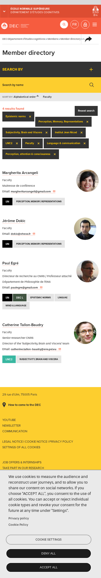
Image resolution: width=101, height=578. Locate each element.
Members (52, 38)
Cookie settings (48, 540)
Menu (94, 24)
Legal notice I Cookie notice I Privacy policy (37, 442)
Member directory (70, 38)
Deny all (48, 553)
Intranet (85, 24)
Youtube (9, 420)
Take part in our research (23, 468)
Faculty (47, 96)
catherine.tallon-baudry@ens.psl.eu (33, 349)
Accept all (49, 567)
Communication (14, 431)
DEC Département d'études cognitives (15, 26)
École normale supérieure (30, 8)
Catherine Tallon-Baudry (22, 325)
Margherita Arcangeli (20, 172)
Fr (74, 24)
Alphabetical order (26, 96)
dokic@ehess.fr (21, 233)
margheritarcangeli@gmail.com (31, 191)
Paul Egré (10, 263)
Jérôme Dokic (13, 220)
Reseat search (86, 110)
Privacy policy (18, 518)
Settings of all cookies (21, 447)
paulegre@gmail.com (24, 287)
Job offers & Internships (22, 462)
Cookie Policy (18, 525)
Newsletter (11, 426)
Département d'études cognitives (35, 12)
